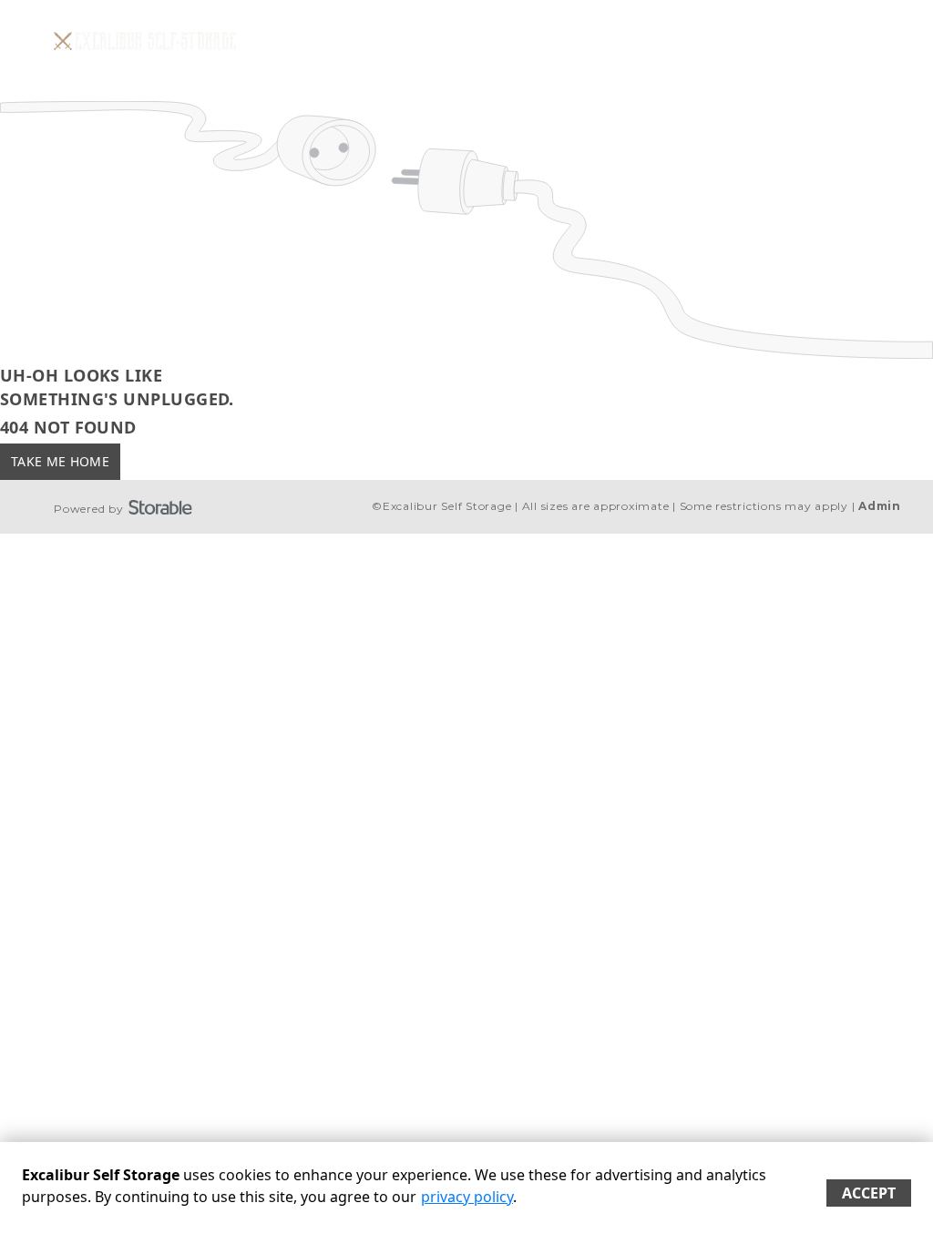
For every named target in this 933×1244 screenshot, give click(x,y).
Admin (879, 506)
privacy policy (467, 1197)
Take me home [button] (60, 461)
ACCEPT (869, 1193)
